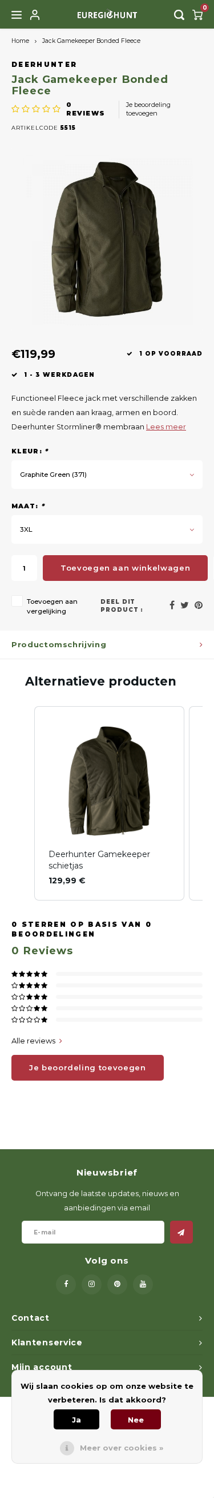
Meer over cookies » (121, 1447)
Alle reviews (33, 1040)
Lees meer (166, 427)
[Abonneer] (181, 1232)
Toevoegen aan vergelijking (52, 606)
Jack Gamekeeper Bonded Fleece (91, 41)
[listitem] (109, 803)
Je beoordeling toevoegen (148, 109)
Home (20, 41)
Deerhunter (44, 65)
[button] (22, 803)
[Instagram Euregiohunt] (92, 1284)
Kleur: (29, 451)
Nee (136, 1419)
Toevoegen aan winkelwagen (125, 567)
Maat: (28, 506)
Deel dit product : (122, 606)
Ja (76, 1419)
